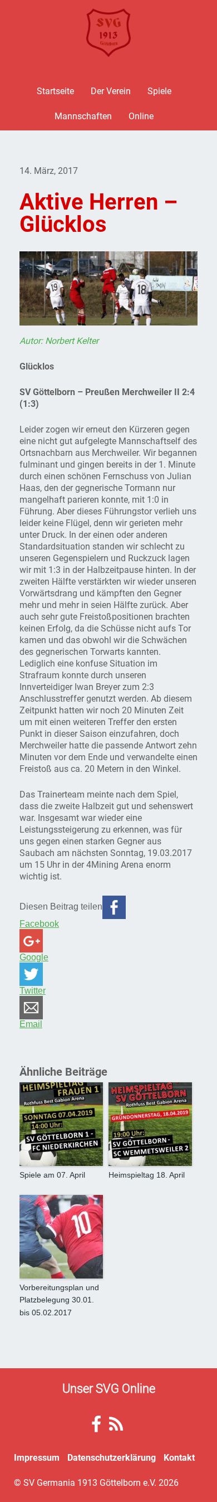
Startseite (55, 90)
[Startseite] (108, 32)
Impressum (37, 1457)
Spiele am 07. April (52, 1174)
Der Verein (111, 90)
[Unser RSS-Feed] (116, 1427)
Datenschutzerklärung (111, 1457)
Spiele (159, 90)
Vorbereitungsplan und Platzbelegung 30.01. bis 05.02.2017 (59, 1300)
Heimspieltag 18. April (146, 1174)
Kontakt (179, 1457)
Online (141, 115)
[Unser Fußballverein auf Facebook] (96, 1427)
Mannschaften (83, 115)
